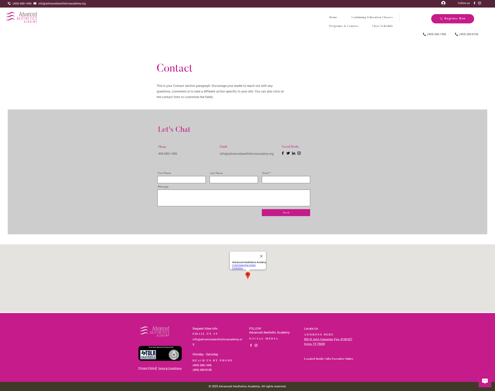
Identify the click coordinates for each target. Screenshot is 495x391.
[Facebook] (474, 3)
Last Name (216, 173)
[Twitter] (288, 153)
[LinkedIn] (293, 153)
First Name (164, 173)
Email (265, 173)
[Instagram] (479, 3)
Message (163, 186)
